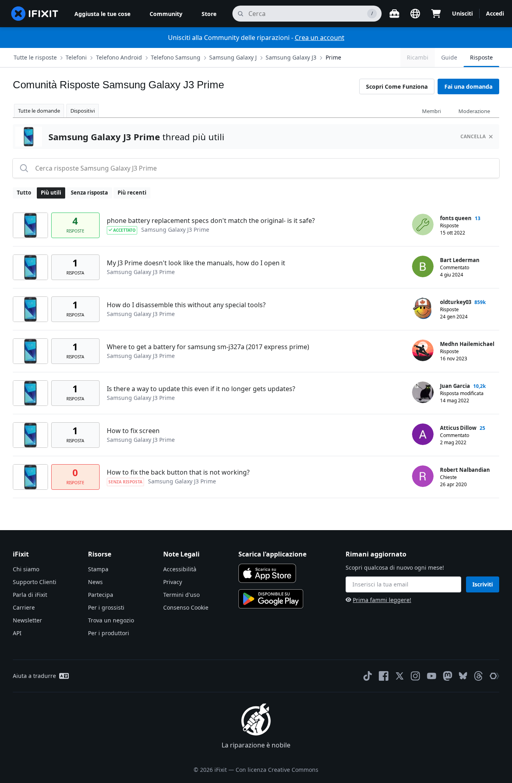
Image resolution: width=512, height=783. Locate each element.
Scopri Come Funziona (397, 86)
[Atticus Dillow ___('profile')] (423, 434)
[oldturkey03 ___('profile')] (423, 308)
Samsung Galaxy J (233, 57)
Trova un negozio (111, 620)
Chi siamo (26, 569)
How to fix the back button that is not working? (178, 472)
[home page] (34, 13)
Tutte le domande (39, 110)
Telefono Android (119, 57)
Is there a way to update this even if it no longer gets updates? (201, 388)
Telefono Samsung (175, 57)
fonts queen (456, 218)
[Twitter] (399, 676)
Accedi (495, 13)
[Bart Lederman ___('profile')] (423, 266)
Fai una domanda (468, 86)
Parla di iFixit (30, 594)
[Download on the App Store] (267, 573)
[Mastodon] (447, 676)
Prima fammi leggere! (382, 600)
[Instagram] (415, 676)
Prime (333, 57)
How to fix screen (133, 430)
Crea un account (319, 37)
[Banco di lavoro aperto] (394, 14)
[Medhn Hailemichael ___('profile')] (423, 350)
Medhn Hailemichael (467, 344)
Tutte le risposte (35, 57)
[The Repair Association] (494, 676)
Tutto (24, 192)
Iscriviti (482, 584)
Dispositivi (82, 110)
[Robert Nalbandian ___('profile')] (423, 476)
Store (209, 14)
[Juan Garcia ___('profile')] (423, 392)
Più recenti (132, 192)
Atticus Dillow (458, 427)
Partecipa (100, 594)
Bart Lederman (460, 260)
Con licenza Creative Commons (277, 769)
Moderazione (474, 111)
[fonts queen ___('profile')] (423, 224)
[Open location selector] (415, 14)
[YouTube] (431, 676)
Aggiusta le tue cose (102, 14)
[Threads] (478, 676)
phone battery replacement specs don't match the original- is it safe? (211, 220)
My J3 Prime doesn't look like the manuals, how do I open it (196, 262)
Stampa (98, 569)
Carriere (24, 607)
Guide (449, 57)
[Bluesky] (463, 676)
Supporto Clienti (34, 582)
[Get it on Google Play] (270, 598)
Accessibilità (179, 569)
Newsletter (27, 620)
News (95, 582)
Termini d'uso (181, 594)
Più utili (51, 192)
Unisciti (462, 13)
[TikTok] (367, 676)
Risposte (481, 57)
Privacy (172, 582)
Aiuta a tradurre (34, 676)
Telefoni (76, 57)
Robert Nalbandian (465, 469)
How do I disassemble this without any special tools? (186, 304)
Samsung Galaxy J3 (291, 57)
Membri (431, 111)
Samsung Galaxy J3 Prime (175, 229)
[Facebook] (383, 676)
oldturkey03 (455, 302)
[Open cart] (436, 14)
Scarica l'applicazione (272, 554)
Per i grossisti (106, 607)
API (17, 633)
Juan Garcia (455, 386)
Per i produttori (108, 633)
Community (166, 14)
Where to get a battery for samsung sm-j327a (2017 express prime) (208, 346)
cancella (473, 136)
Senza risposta (89, 192)
